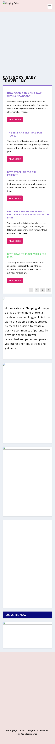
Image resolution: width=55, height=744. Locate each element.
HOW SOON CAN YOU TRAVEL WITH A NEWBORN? (25, 95)
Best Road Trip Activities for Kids (26, 255)
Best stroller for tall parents (22, 174)
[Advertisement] (27, 41)
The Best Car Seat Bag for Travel (24, 134)
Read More (15, 119)
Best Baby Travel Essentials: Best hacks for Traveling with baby (28, 214)
